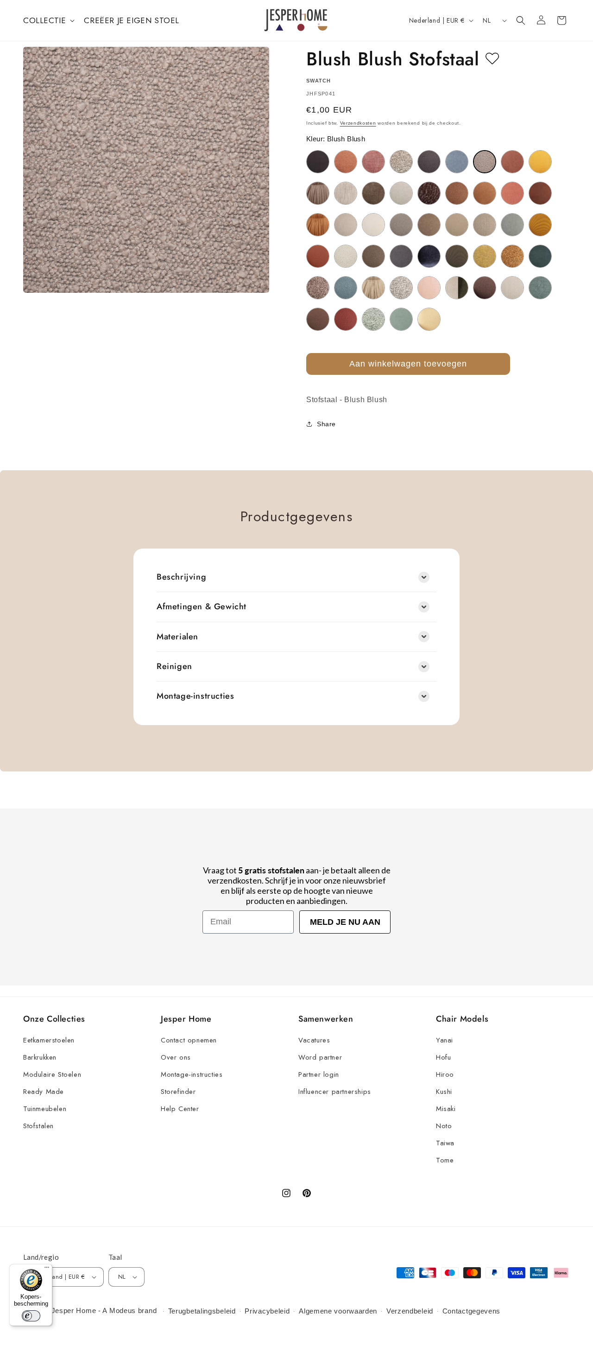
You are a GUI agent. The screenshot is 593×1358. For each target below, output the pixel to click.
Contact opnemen (189, 1040)
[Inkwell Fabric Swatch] (401, 256)
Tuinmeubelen (44, 1109)
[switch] (31, 1315)
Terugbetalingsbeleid (202, 1311)
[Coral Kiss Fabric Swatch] (512, 193)
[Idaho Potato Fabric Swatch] (373, 256)
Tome (445, 1160)
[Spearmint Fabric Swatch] (401, 319)
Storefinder (178, 1091)
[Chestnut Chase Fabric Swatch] (429, 193)
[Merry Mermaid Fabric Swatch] (540, 256)
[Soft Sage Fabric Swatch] (373, 319)
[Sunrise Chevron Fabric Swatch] (429, 319)
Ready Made (43, 1091)
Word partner (320, 1057)
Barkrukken (40, 1057)
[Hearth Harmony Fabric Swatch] (317, 256)
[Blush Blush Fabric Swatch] (484, 161)
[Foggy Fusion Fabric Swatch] (401, 224)
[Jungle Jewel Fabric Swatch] (456, 256)
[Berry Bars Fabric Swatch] (373, 161)
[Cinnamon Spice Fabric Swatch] (484, 193)
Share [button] (326, 424)
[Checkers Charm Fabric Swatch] (401, 193)
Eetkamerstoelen (49, 1040)
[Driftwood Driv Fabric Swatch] (345, 224)
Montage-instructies (191, 1074)
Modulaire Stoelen (52, 1074)
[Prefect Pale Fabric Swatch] (512, 287)
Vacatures (314, 1040)
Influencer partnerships (334, 1091)
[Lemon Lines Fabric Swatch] (484, 256)
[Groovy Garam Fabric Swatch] (540, 224)
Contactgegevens (471, 1311)
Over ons (176, 1057)
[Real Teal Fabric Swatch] (540, 287)
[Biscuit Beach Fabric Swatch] (401, 161)
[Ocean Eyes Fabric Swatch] (345, 287)
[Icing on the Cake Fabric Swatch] (345, 256)
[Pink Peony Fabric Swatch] (429, 287)
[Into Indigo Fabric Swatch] (429, 256)
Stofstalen (38, 1126)
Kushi (444, 1091)
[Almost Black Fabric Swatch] (317, 161)
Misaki (446, 1109)
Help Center (180, 1109)
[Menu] (46, 1269)
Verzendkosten (358, 123)
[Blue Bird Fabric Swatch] (456, 161)
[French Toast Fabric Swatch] (429, 224)
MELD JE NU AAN (345, 922)
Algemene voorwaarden (338, 1311)
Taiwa (445, 1143)
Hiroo (445, 1074)
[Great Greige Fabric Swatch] (484, 224)
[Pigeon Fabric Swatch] (401, 287)
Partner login (318, 1074)
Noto (444, 1126)
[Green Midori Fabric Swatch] (512, 224)
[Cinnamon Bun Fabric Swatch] (456, 193)
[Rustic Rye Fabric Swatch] (317, 319)
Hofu (443, 1057)
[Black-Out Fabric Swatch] (429, 161)
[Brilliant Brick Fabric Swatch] (512, 161)
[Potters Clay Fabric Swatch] (484, 287)
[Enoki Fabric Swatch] (373, 224)
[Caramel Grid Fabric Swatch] (345, 193)
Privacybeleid (267, 1311)
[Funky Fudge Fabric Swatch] (456, 224)
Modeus (122, 1310)
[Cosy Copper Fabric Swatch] (540, 193)
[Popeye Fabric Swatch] (456, 287)
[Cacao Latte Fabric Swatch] (317, 193)
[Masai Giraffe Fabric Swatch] (512, 256)
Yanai (444, 1040)
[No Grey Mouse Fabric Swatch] (317, 287)
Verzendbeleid (409, 1311)
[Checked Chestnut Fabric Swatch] (373, 193)
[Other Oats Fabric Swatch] (373, 287)
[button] (48, 20)
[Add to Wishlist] (492, 59)
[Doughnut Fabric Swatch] (317, 224)
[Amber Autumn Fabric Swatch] (345, 161)
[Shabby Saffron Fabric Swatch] (345, 319)
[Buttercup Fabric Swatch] (540, 161)
